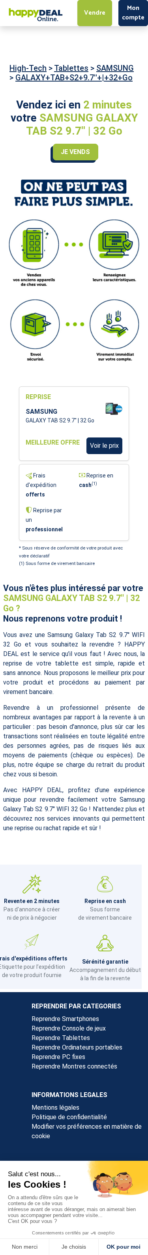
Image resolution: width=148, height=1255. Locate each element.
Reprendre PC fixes (58, 1057)
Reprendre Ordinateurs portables (77, 1047)
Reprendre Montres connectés (74, 1066)
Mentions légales (55, 1107)
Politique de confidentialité (69, 1117)
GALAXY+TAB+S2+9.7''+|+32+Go (74, 77)
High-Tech (28, 68)
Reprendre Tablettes (61, 1038)
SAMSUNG (115, 68)
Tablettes (71, 68)
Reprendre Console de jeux (69, 1028)
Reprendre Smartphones (65, 1019)
